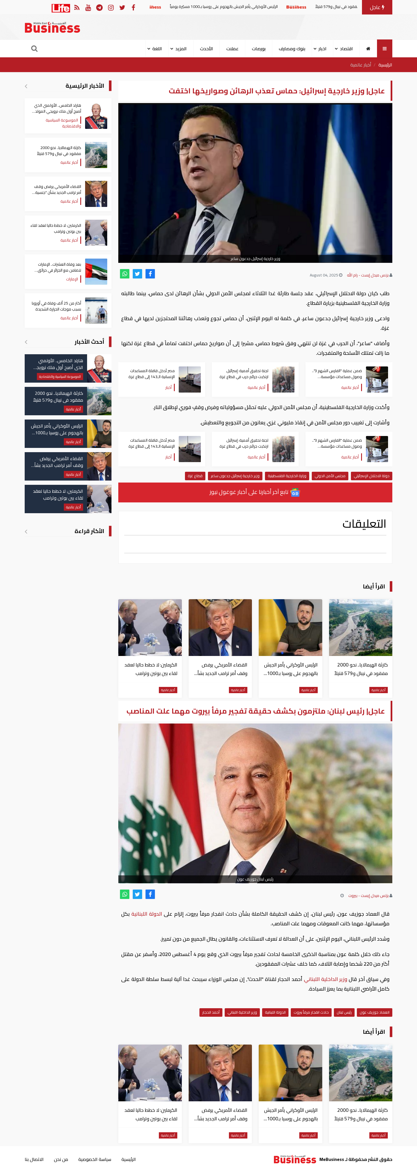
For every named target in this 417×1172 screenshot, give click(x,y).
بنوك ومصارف (292, 48)
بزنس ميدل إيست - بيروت (368, 895)
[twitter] (137, 274)
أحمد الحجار (211, 1012)
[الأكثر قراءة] (26, 531)
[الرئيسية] (368, 48)
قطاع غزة (195, 475)
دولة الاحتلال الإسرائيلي (371, 475)
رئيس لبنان (344, 1012)
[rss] (77, 7)
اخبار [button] (323, 48)
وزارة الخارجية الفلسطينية (287, 475)
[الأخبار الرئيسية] (26, 86)
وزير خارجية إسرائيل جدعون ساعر (235, 475)
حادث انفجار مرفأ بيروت (311, 1012)
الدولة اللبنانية (147, 914)
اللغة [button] (157, 48)
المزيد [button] (181, 48)
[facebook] (150, 274)
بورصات (259, 48)
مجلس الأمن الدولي (330, 475)
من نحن (61, 1159)
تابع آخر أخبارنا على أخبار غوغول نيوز (250, 492)
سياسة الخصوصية (94, 1159)
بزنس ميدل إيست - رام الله (368, 275)
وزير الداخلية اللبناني (325, 979)
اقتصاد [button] (346, 48)
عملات (232, 48)
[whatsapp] (125, 274)
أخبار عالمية (360, 64)
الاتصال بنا (34, 1159)
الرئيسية (385, 64)
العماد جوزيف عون (374, 1012)
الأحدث (206, 48)
